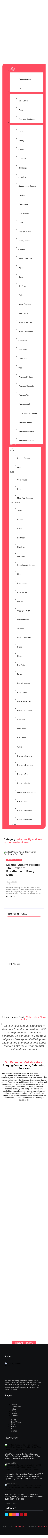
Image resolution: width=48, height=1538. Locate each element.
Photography (23, 204)
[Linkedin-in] (14, 1514)
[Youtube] (25, 1514)
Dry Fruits (22, 286)
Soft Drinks (22, 359)
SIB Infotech (42, 1526)
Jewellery (22, 177)
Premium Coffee (25, 404)
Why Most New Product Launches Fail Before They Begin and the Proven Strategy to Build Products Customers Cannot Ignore (22, 991)
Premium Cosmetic (26, 386)
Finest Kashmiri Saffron (27, 413)
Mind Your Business (26, 119)
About (12, 450)
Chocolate (22, 340)
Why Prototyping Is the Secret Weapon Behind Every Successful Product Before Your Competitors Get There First (24, 927)
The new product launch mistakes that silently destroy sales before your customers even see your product (24, 976)
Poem (20, 110)
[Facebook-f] (6, 1514)
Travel (20, 131)
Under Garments (25, 259)
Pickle (20, 268)
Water (20, 368)
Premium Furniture (25, 440)
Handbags (22, 168)
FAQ (20, 88)
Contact (13, 824)
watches (21, 250)
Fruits (20, 295)
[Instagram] (17, 1514)
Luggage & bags (25, 231)
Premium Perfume (25, 377)
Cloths (21, 150)
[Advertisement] (24, 37)
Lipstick (21, 222)
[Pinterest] (21, 1514)
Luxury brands (24, 241)
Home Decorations (26, 331)
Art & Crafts (23, 313)
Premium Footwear (26, 431)
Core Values (23, 101)
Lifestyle (21, 195)
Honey (21, 277)
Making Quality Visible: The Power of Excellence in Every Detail (23, 869)
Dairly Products (24, 304)
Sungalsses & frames (27, 186)
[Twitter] (10, 1514)
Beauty (21, 141)
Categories (15, 503)
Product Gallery (24, 79)
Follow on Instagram (24, 1343)
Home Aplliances (25, 322)
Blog (12, 472)
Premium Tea (23, 395)
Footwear (22, 159)
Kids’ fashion (23, 213)
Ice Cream (22, 350)
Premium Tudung (25, 422)
